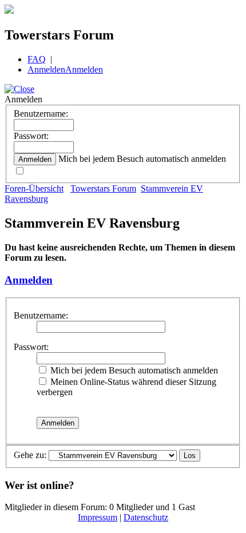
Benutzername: (41, 113)
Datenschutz (146, 517)
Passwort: (31, 136)
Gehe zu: (30, 455)
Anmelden (46, 69)
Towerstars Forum (103, 188)
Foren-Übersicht (34, 188)
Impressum (97, 517)
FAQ (36, 59)
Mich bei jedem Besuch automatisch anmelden (133, 370)
